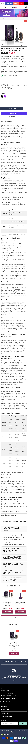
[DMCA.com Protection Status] (14, 734)
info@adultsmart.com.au (10, 695)
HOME (2, 3)
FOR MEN (16, 3)
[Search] (5, 7)
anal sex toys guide (19, 489)
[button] (24, 45)
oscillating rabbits (10, 471)
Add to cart (12, 108)
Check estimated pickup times (9, 80)
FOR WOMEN (9, 3)
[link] (25, 108)
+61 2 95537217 (9, 693)
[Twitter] (9, 702)
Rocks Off (7, 84)
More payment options (14, 116)
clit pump (17, 289)
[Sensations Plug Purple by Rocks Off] (20, 594)
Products (6, 18)
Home (2, 18)
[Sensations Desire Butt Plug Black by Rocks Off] (7, 594)
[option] (14, 33)
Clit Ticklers (4, 436)
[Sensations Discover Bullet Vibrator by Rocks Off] (14, 635)
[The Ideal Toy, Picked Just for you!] (14, 13)
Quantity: (3, 102)
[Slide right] (25, 673)
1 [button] (12, 617)
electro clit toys (11, 173)
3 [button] (15, 617)
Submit (23, 723)
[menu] (1, 7)
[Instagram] (4, 702)
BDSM (21, 3)
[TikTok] (6, 702)
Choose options (14, 653)
